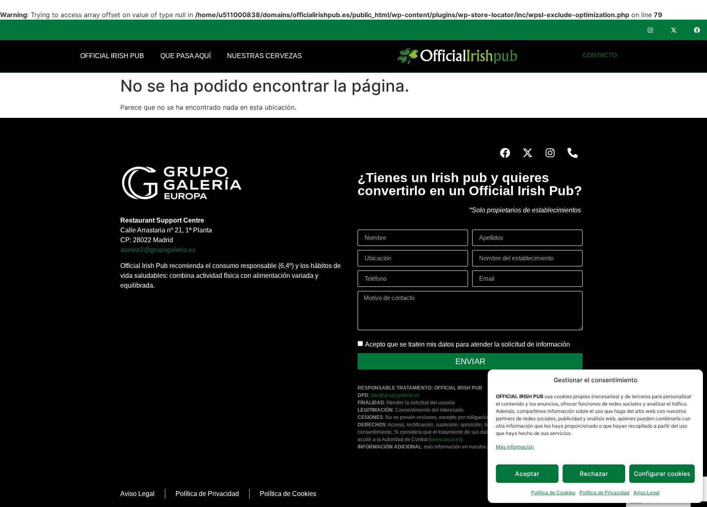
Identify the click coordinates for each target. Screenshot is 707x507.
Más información (515, 447)
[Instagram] (650, 30)
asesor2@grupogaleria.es (158, 249)
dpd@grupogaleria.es (395, 395)
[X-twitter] (673, 30)
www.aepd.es (446, 439)
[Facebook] (697, 30)
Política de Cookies (553, 492)
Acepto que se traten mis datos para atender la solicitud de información (467, 343)
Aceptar (527, 474)
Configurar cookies (662, 474)
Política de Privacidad (604, 492)
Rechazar (594, 474)
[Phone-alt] (572, 152)
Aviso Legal (646, 492)
